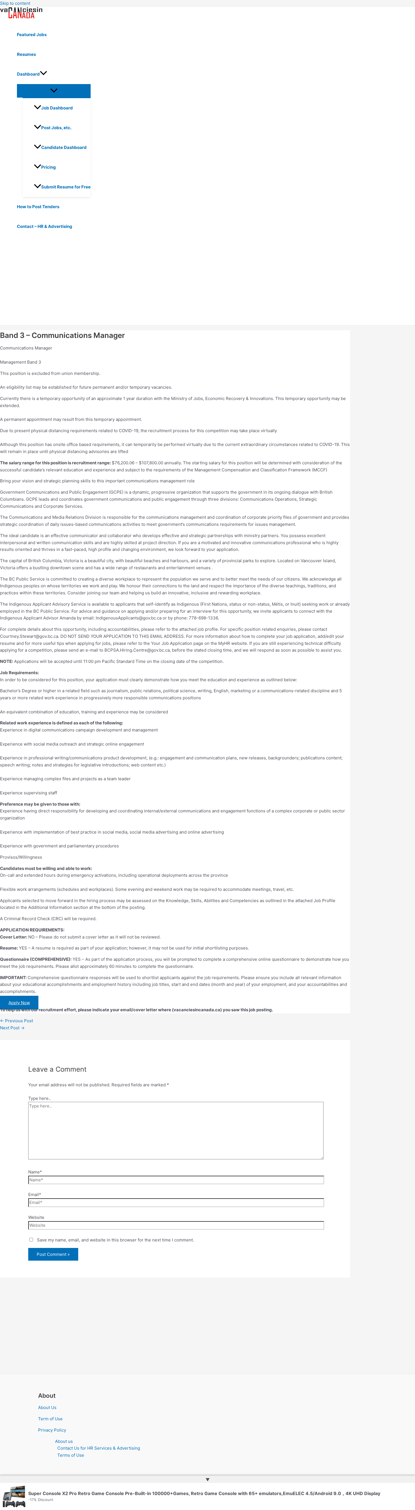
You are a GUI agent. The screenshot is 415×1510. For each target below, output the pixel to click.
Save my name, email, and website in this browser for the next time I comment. (115, 1240)
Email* (34, 1194)
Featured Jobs (32, 34)
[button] (43, 74)
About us (64, 1441)
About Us (47, 1407)
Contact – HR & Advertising (44, 226)
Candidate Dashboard (64, 147)
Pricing (48, 167)
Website (36, 1217)
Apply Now (19, 1002)
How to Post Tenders (38, 206)
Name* (35, 1172)
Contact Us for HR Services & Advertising (98, 1448)
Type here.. (39, 1098)
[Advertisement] (175, 282)
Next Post (12, 1027)
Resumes (26, 54)
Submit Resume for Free (66, 187)
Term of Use (50, 1418)
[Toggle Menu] (54, 91)
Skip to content (15, 3)
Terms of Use (70, 1455)
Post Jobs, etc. (56, 127)
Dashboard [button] (28, 74)
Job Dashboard (57, 108)
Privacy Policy (52, 1430)
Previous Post (16, 1020)
